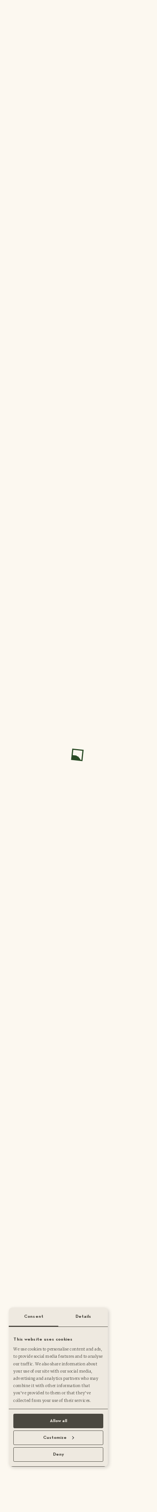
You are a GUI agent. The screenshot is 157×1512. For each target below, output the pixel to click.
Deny (58, 1454)
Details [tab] (83, 1317)
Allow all (58, 1421)
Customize (55, 1438)
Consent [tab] (33, 1317)
